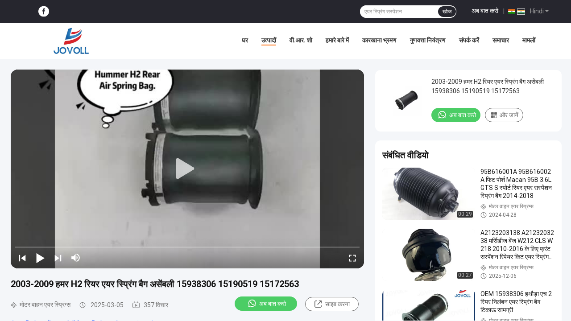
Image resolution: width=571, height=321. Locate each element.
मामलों (528, 40)
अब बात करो (485, 10)
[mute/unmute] (76, 257)
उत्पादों (268, 40)
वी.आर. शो (301, 40)
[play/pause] (40, 257)
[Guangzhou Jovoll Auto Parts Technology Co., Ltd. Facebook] (44, 11)
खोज (447, 11)
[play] (187, 169)
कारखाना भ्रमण (379, 40)
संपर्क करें (469, 40)
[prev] (22, 257)
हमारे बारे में (337, 40)
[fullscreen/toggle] (352, 257)
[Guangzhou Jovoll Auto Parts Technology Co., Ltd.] (71, 41)
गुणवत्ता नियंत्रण (428, 40)
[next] (58, 257)
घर (245, 40)
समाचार (500, 40)
